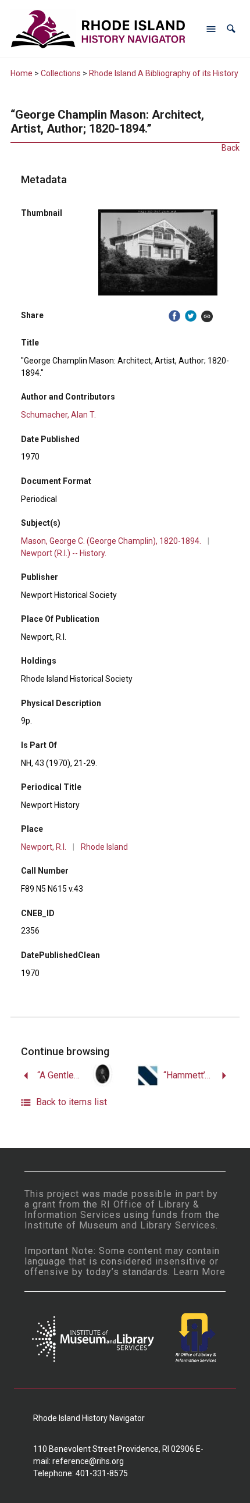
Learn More (199, 1271)
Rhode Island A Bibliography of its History (163, 73)
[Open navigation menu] (211, 29)
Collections (61, 73)
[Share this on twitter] (191, 316)
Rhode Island (104, 847)
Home (21, 73)
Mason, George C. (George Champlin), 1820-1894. (111, 541)
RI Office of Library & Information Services (111, 1209)
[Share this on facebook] (174, 316)
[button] (231, 28)
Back (231, 147)
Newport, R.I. (43, 847)
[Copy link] (207, 316)
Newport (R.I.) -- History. (63, 553)
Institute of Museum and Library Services (120, 1225)
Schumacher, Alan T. (58, 414)
